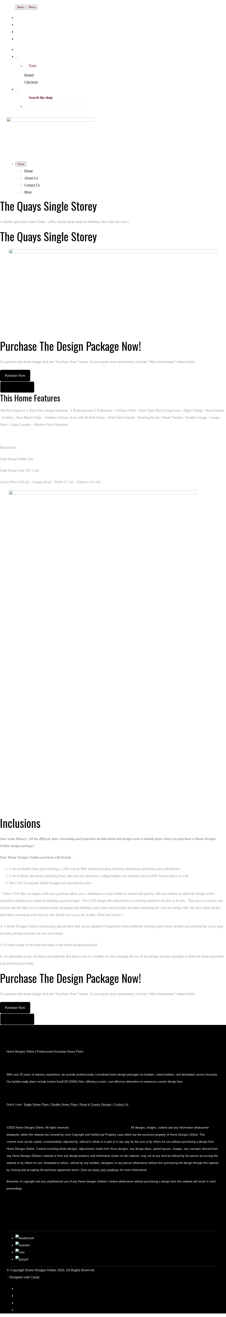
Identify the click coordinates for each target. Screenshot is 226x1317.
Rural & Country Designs (96, 1104)
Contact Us (32, 185)
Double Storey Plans (64, 1104)
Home (28, 171)
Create (35, 1277)
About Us (31, 178)
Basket (29, 75)
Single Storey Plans (36, 1104)
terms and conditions (105, 1170)
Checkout (31, 82)
